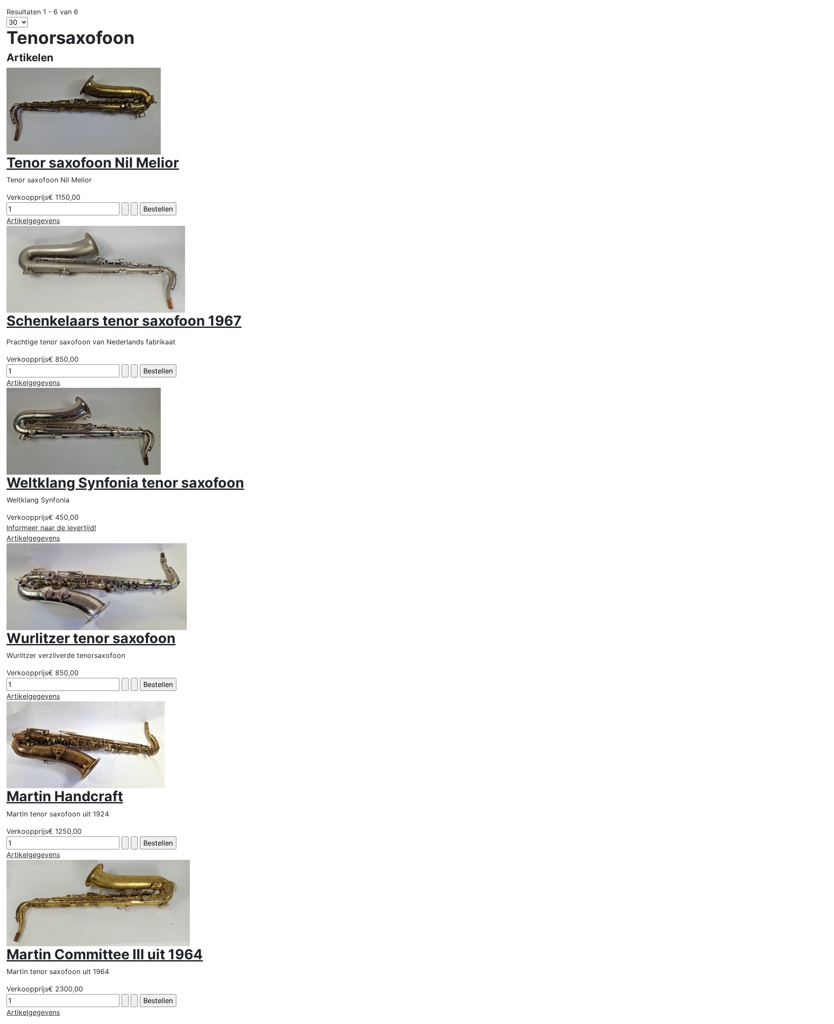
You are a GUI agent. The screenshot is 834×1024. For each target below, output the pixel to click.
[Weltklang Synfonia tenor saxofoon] (84, 430)
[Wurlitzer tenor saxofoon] (97, 585)
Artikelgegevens (33, 220)
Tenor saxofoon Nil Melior (93, 162)
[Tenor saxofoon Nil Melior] (84, 110)
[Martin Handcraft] (86, 744)
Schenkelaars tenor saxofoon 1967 (124, 320)
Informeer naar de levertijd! (51, 527)
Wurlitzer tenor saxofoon (91, 638)
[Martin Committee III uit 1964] (98, 902)
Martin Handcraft (65, 796)
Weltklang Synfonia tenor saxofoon (125, 482)
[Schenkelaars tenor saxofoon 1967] (96, 268)
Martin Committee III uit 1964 (105, 954)
